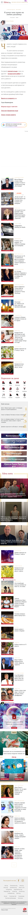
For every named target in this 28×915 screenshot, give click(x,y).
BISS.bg (18, 893)
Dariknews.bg (13, 887)
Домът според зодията (8, 115)
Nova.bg (6, 887)
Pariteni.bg (21, 891)
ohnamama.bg (18, 194)
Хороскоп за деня (10, 378)
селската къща (12, 71)
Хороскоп (18, 2)
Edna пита (7, 473)
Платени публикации (10, 898)
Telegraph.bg (7, 891)
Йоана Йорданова (9, 702)
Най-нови (13, 2)
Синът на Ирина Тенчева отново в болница (13, 414)
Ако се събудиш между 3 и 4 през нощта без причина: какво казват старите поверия (12, 420)
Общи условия (4, 910)
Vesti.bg (22, 885)
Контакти (20, 898)
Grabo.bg (14, 891)
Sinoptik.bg (9, 889)
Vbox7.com (21, 887)
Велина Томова (10, 21)
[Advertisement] (14, 146)
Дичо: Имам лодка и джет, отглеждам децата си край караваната (11, 408)
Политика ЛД (12, 896)
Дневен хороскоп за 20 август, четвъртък (13, 426)
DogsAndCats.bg (18, 889)
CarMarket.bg (11, 893)
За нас (5, 896)
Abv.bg (6, 885)
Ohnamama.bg (13, 885)
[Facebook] (18, 880)
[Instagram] (22, 880)
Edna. (7, 2)
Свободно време (14, 9)
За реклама (21, 896)
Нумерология (24, 2)
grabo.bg (17, 223)
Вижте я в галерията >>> (9, 98)
